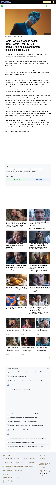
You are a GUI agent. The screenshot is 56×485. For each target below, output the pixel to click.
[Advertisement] (28, 401)
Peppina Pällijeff (10, 171)
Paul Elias (40, 169)
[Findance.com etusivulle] (6, 2)
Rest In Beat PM (9, 61)
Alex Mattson (9, 169)
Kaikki (48, 368)
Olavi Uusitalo (34, 169)
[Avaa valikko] (53, 2)
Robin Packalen (34, 54)
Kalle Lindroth (26, 169)
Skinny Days (34, 171)
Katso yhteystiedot (43, 473)
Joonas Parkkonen (17, 169)
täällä (8, 468)
